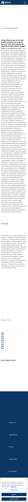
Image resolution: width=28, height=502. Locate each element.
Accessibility (13, 471)
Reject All (14, 494)
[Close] (26, 480)
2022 (2, 340)
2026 (2, 333)
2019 (2, 346)
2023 (2, 338)
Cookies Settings (14, 490)
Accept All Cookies (14, 499)
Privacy (11, 447)
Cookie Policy (13, 459)
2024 (2, 336)
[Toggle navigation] (24, 2)
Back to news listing (8, 360)
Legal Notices (13, 435)
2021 (2, 342)
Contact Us (12, 422)
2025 (2, 334)
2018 (2, 348)
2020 (2, 344)
